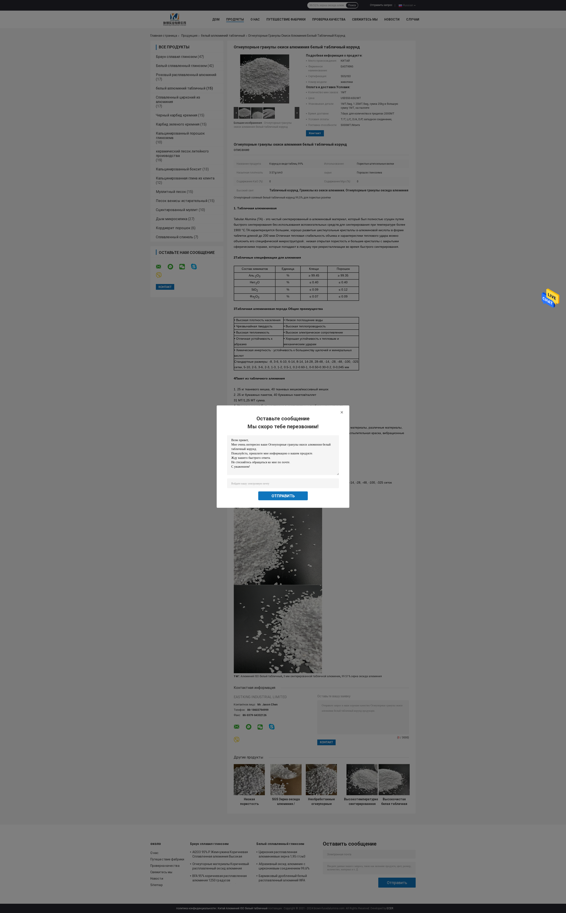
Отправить (283, 495)
